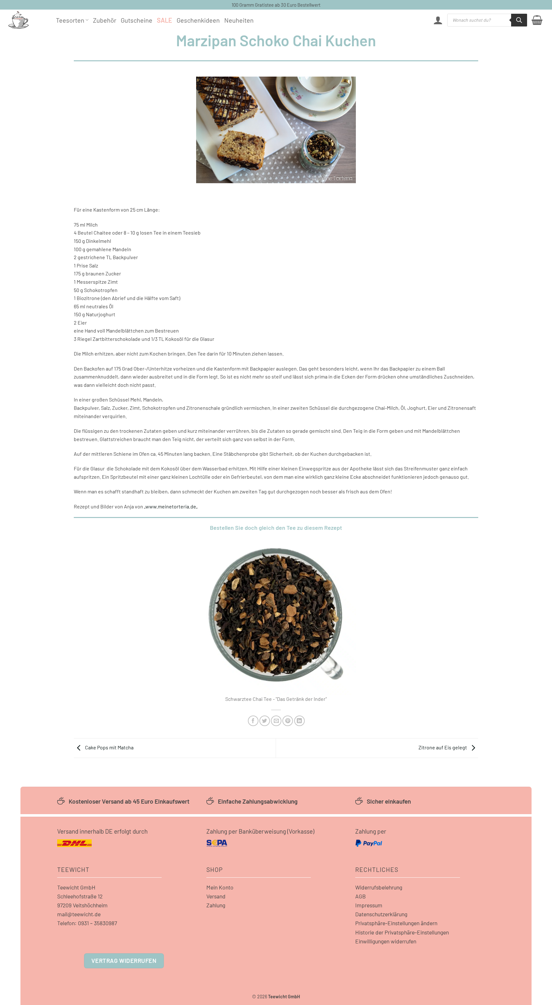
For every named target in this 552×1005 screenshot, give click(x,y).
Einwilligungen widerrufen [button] (385, 941)
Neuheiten (239, 20)
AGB (360, 896)
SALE (164, 20)
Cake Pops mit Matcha (109, 747)
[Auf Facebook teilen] (253, 721)
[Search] (519, 20)
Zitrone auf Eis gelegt (443, 747)
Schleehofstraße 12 (80, 896)
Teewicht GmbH (76, 887)
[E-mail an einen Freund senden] (276, 721)
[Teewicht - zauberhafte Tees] (27, 20)
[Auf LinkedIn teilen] (299, 721)
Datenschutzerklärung (381, 914)
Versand (216, 896)
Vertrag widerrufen (123, 960)
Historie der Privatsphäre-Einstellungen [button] (402, 932)
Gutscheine (136, 20)
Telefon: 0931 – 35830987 (87, 922)
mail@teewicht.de (79, 914)
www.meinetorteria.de (170, 506)
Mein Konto (220, 887)
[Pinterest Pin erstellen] (287, 721)
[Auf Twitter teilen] (264, 721)
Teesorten (70, 20)
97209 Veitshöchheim (82, 905)
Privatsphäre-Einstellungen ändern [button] (396, 922)
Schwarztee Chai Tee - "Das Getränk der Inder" (276, 699)
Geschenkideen (198, 20)
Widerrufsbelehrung (378, 887)
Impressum (368, 905)
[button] (438, 20)
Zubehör (104, 20)
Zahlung (215, 905)
